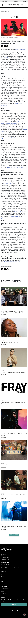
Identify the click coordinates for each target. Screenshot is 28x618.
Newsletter (15, 1)
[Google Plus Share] (13, 610)
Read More (3, 314)
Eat (1, 573)
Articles (6, 10)
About (2, 555)
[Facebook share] (5, 46)
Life (2, 579)
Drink (2, 574)
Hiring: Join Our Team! (5, 559)
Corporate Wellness (5, 566)
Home (2, 10)
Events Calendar (4, 583)
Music (10, 10)
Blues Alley (7, 58)
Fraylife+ (25, 1)
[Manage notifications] (24, 615)
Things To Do (4, 1)
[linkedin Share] (7, 46)
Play (2, 581)
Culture (2, 578)
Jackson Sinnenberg (20, 49)
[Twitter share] (2, 46)
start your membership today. (13, 262)
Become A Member (5, 564)
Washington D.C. (4, 588)
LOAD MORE (14, 535)
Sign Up (14, 604)
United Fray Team (5, 557)
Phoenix (2, 591)
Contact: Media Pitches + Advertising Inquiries (10, 567)
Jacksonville (3, 590)
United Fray (3, 593)
